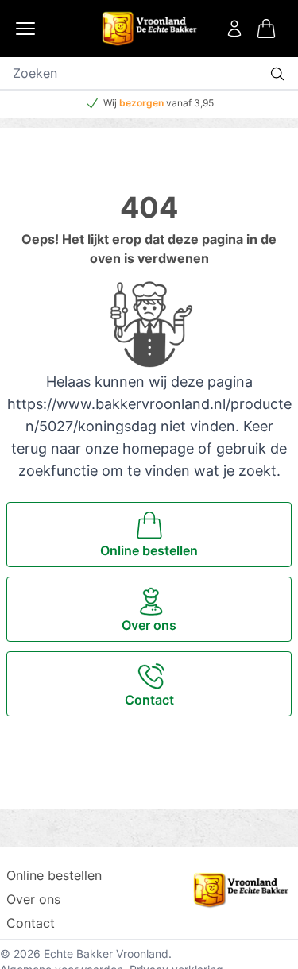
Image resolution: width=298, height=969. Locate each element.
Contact (30, 923)
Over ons (33, 899)
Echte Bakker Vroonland (106, 953)
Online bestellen (54, 875)
